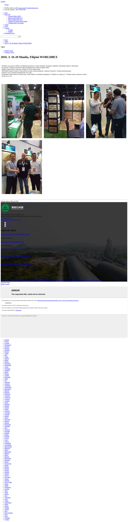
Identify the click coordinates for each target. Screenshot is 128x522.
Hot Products (39, 279)
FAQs (6, 26)
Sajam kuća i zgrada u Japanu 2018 (12, 242)
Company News (9, 52)
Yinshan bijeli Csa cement (16, 23)
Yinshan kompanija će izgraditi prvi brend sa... (16, 264)
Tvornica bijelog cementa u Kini (56, 281)
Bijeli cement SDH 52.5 (15, 18)
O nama (6, 28)
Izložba (10, 31)
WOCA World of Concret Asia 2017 (12, 249)
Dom (5, 13)
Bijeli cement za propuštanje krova (78, 281)
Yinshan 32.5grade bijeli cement (17, 21)
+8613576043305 (6, 218)
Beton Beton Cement (38, 281)
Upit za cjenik (5, 277)
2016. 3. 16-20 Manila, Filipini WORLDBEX (18, 43)
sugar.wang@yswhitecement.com (28, 8)
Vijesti (6, 25)
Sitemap (46, 279)
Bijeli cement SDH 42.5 (15, 19)
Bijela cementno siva (96, 281)
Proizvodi (7, 14)
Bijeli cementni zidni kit (23, 281)
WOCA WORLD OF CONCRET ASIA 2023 (15, 234)
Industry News (8, 51)
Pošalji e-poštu (5, 284)
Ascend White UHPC (14, 16)
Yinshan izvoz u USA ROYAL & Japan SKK (15, 256)
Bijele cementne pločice (8, 281)
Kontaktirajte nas (9, 33)
